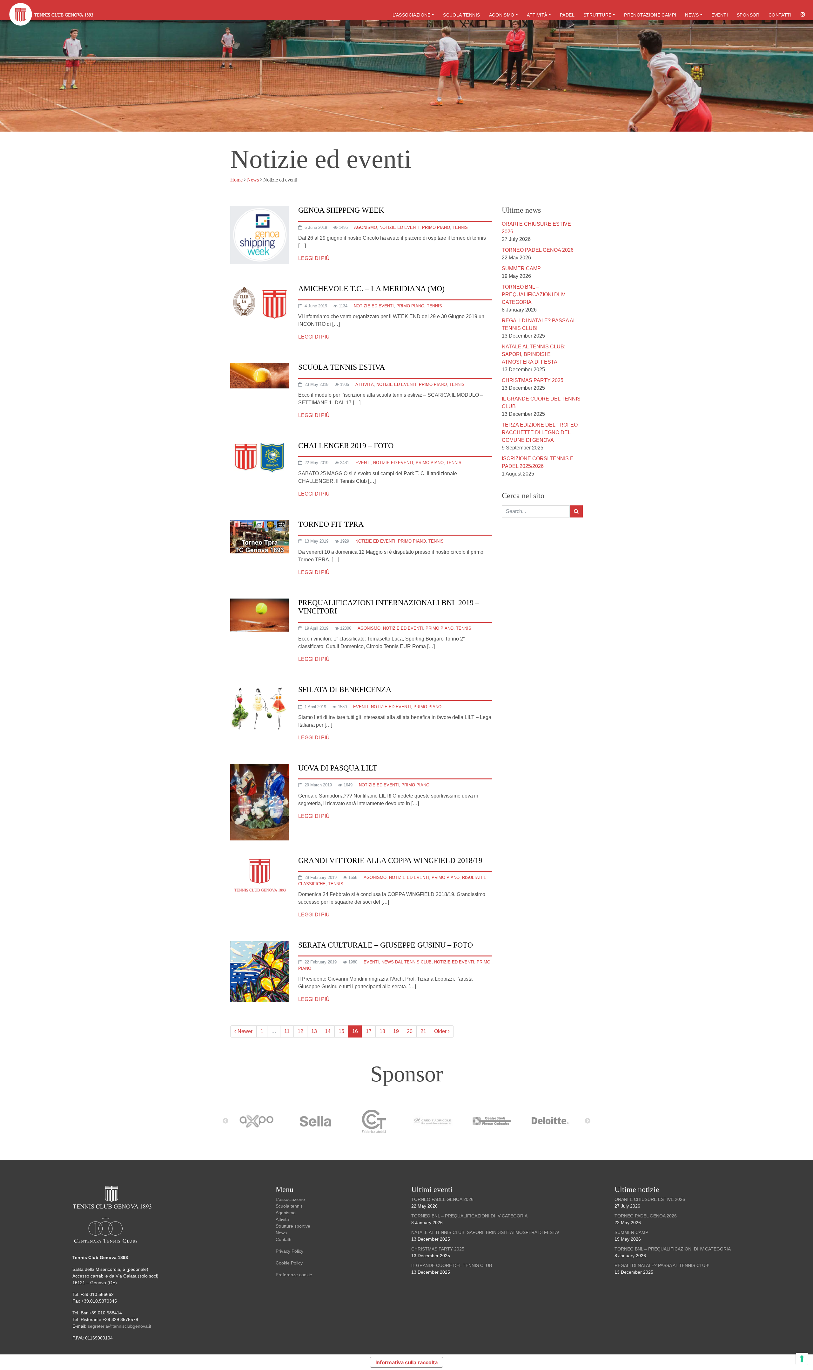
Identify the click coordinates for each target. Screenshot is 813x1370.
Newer (244, 1031)
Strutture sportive (293, 1226)
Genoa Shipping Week (341, 210)
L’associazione (412, 14)
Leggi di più (314, 258)
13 (314, 1031)
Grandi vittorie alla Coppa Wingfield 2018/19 (390, 860)
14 (328, 1031)
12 (300, 1031)
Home (236, 179)
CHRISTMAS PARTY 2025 (532, 380)
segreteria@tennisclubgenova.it (120, 1326)
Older (441, 1031)
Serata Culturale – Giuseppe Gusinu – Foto (385, 945)
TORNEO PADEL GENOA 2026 (538, 250)
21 (423, 1031)
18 (382, 1031)
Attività (537, 14)
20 (410, 1031)
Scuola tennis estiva (341, 367)
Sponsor (748, 14)
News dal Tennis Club (406, 962)
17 (369, 1031)
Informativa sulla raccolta (406, 1362)
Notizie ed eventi (400, 227)
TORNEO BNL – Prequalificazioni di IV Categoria (533, 294)
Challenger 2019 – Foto (345, 446)
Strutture (597, 14)
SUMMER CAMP (521, 268)
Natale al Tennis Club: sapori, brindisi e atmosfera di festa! (533, 354)
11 (287, 1031)
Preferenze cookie (294, 1274)
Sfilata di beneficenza (344, 689)
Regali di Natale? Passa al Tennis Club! (662, 1265)
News (692, 14)
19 (396, 1031)
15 (341, 1031)
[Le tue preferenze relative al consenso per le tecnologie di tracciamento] (802, 1359)
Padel (567, 14)
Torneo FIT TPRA (331, 524)
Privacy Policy (289, 1251)
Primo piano (436, 227)
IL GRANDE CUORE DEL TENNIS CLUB (451, 1265)
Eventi (719, 14)
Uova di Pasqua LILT (337, 768)
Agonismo (501, 14)
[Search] (576, 511)
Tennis (460, 227)
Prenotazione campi (650, 14)
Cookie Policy (289, 1262)
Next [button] (587, 1121)
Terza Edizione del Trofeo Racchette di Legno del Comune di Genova (540, 432)
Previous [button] (225, 1121)
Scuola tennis (461, 14)
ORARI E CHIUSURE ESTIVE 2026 (650, 1199)
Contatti (780, 14)
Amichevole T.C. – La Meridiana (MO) (371, 288)
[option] (259, 1121)
